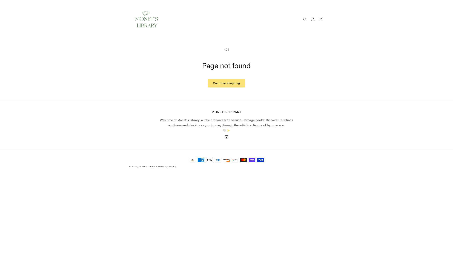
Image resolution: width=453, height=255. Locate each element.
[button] (305, 19)
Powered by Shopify (166, 166)
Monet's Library (147, 166)
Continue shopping (226, 83)
